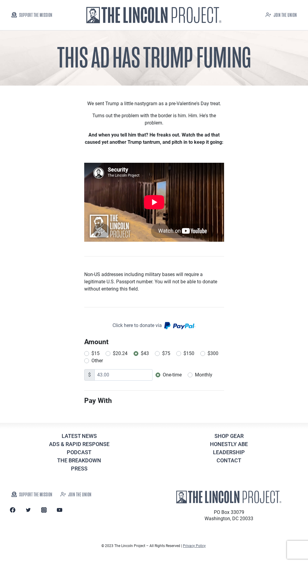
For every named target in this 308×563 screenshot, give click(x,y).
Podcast (79, 452)
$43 (145, 353)
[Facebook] (12, 510)
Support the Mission (35, 15)
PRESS (79, 468)
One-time (172, 375)
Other (97, 360)
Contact (229, 460)
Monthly (203, 375)
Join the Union (285, 15)
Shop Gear (229, 436)
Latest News (79, 436)
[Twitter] (28, 510)
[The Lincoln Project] (154, 15)
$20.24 (120, 353)
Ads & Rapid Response (79, 444)
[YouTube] (59, 510)
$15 (95, 353)
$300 (213, 353)
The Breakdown (79, 460)
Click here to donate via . (154, 325)
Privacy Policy (194, 546)
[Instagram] (43, 510)
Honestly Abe (229, 444)
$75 (166, 353)
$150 (188, 353)
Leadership (229, 452)
